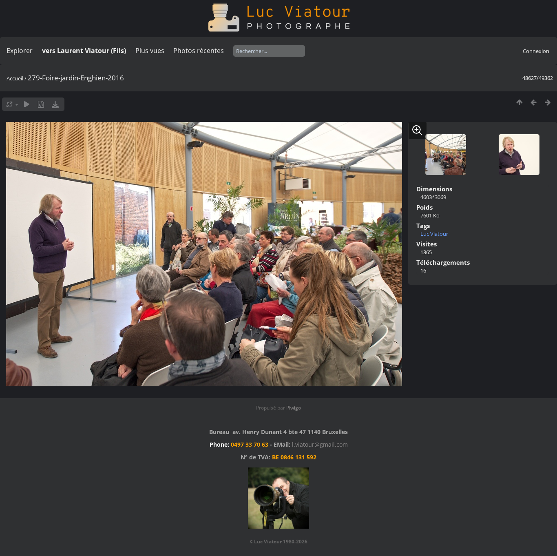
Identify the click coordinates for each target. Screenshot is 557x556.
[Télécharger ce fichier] (55, 104)
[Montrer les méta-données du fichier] (41, 104)
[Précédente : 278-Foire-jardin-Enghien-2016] (533, 102)
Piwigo (293, 407)
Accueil (15, 78)
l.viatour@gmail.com (320, 444)
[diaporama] (27, 104)
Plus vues (149, 50)
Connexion (536, 51)
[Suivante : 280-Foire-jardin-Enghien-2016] (548, 102)
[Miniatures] (519, 102)
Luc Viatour (434, 233)
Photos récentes (198, 50)
